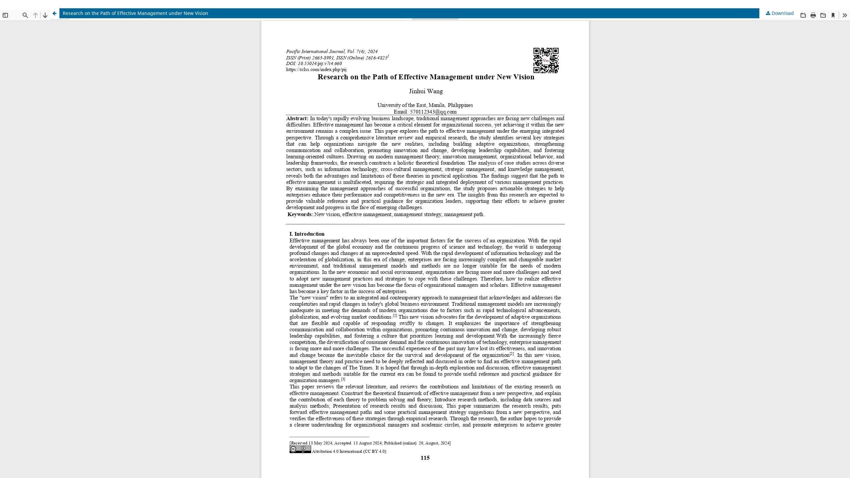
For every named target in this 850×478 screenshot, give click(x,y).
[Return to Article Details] (54, 13)
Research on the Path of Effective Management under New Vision (135, 13)
